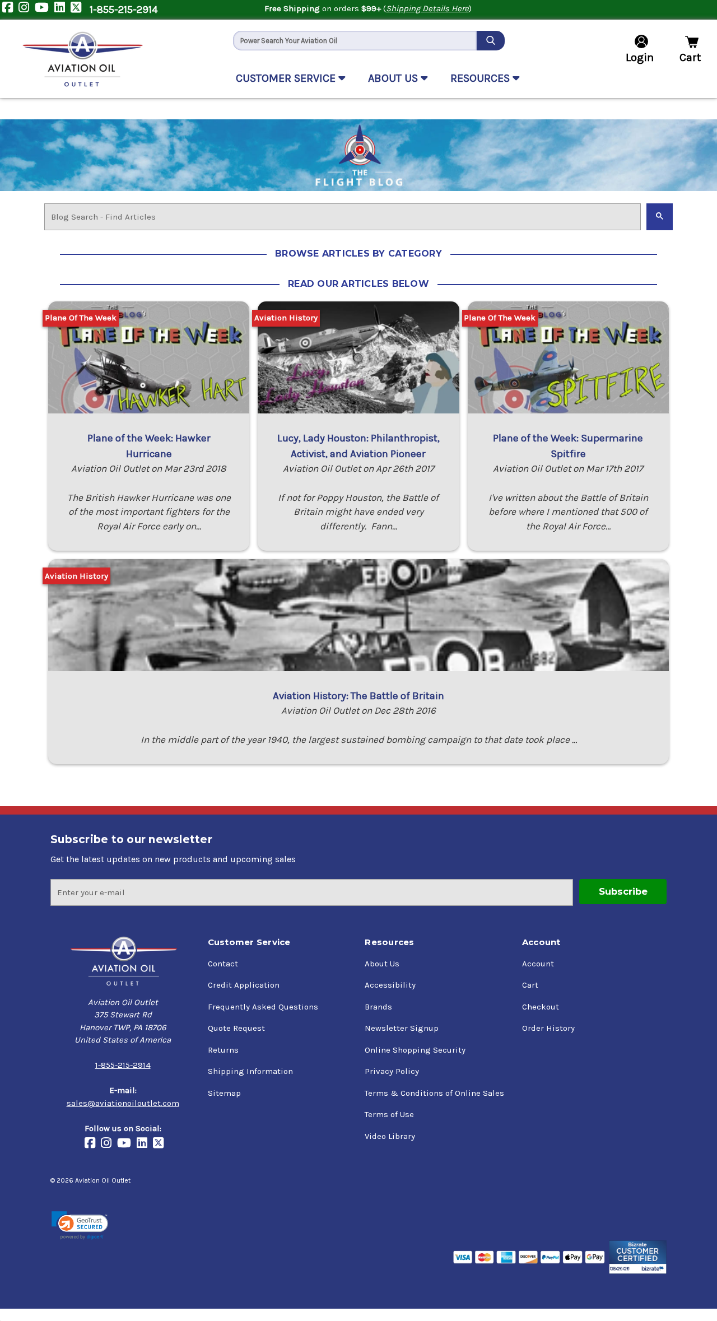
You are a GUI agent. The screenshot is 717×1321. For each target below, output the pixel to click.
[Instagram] (26, 9)
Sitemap (224, 1093)
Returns (223, 1050)
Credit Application (244, 985)
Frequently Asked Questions (263, 1007)
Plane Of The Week (81, 318)
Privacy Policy (392, 1071)
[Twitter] (79, 9)
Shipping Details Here (427, 8)
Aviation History (286, 318)
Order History (548, 1028)
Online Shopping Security (415, 1050)
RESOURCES (481, 78)
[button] (79, 1225)
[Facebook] (10, 9)
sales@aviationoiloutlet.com (123, 1103)
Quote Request (236, 1028)
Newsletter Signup (402, 1028)
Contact (223, 964)
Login (640, 57)
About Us (382, 964)
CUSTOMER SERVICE (287, 78)
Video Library (390, 1136)
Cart (530, 985)
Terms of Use (389, 1114)
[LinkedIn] (62, 9)
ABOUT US (394, 78)
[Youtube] (44, 9)
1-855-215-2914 (123, 9)
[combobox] (355, 40)
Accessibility (390, 985)
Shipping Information (250, 1071)
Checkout (540, 1007)
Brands (378, 1007)
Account (538, 964)
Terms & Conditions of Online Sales (434, 1093)
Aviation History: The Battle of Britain (358, 696)
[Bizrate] (638, 1257)
